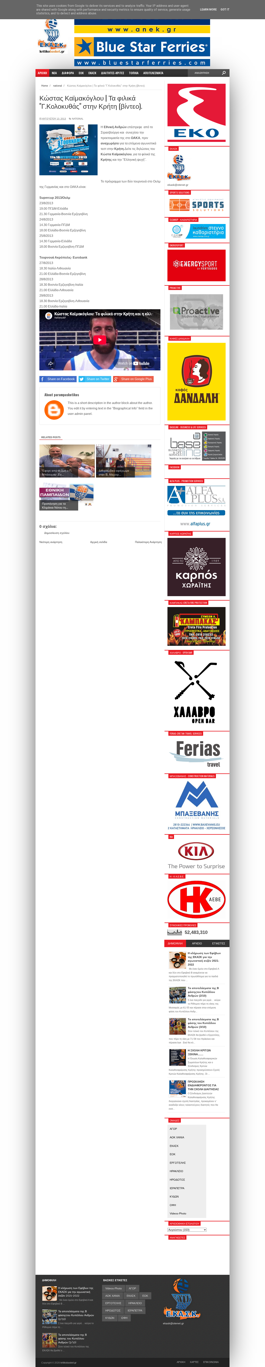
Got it (225, 9)
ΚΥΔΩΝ (174, 1196)
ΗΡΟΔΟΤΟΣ (177, 1179)
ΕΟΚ (172, 1154)
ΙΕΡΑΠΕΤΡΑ (177, 1188)
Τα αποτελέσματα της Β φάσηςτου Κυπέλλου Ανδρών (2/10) (76, 1315)
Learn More (208, 9)
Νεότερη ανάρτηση (50, 542)
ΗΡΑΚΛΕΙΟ (176, 1171)
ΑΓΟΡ (173, 1128)
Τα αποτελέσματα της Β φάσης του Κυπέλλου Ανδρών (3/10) (72, 1338)
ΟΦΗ (173, 1205)
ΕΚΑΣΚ (174, 1145)
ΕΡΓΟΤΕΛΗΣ (178, 1162)
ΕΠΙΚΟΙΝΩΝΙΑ (211, 1362)
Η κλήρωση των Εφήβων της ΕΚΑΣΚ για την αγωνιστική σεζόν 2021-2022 (75, 1291)
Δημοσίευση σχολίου (56, 532)
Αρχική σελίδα (98, 542)
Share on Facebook (61, 379)
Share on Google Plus (136, 379)
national (77, 118)
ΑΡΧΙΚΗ (181, 1362)
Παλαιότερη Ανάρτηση (148, 542)
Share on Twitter (98, 379)
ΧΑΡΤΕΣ (194, 1362)
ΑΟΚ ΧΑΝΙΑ (177, 1137)
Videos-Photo (178, 1213)
